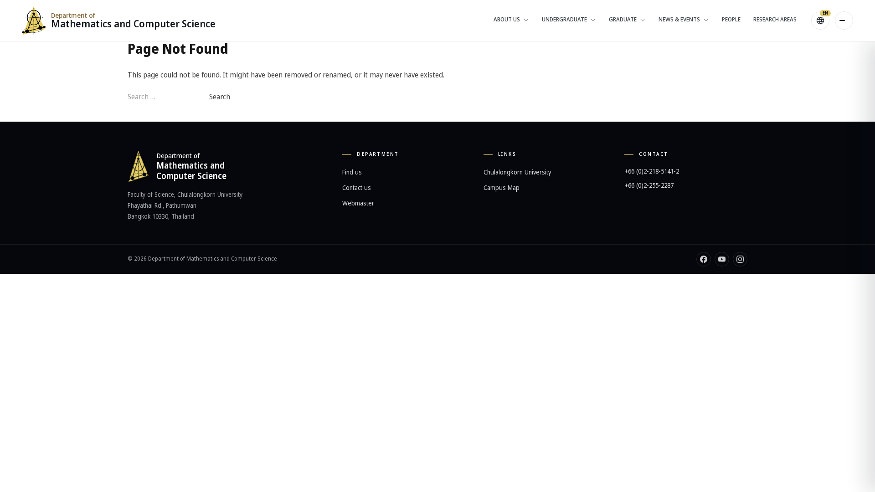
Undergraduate (564, 19)
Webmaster (358, 203)
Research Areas (775, 19)
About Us (507, 19)
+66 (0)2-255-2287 (649, 185)
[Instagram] (740, 259)
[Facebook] (703, 259)
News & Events (679, 19)
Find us (352, 172)
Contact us (356, 188)
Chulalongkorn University (517, 172)
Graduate (623, 19)
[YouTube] (722, 259)
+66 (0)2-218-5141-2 (651, 171)
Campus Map (502, 188)
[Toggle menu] (844, 20)
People (731, 19)
